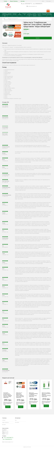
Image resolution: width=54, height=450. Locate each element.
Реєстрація (48, 1)
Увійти (43, 1)
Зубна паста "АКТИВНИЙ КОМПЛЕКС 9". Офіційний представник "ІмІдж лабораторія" (33, 394)
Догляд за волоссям (14, 14)
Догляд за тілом (24, 14)
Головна (3, 420)
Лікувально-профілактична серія (5, 14)
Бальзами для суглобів (49, 14)
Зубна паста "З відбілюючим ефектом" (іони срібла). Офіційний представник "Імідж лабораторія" (20, 395)
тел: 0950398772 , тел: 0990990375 (32, 3)
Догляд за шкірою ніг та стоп (39, 14)
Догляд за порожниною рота (29, 14)
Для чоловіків (19, 14)
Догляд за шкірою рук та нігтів (34, 14)
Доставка (4, 424)
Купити (37, 38)
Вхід (15, 420)
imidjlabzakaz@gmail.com (32, 6)
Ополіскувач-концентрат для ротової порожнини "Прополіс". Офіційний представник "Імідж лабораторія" (7, 395)
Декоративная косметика (44, 14)
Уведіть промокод (5, 422)
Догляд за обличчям (9, 14)
